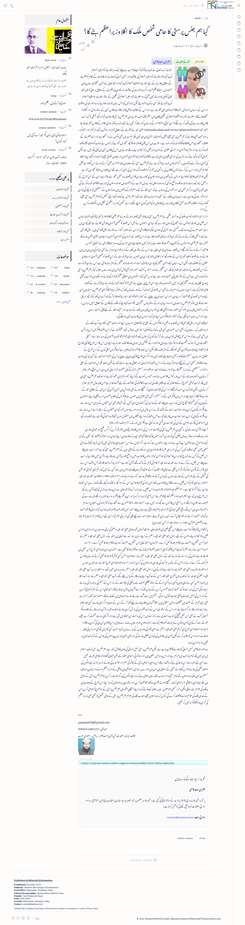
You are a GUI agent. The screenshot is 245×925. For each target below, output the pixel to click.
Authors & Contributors (68, 909)
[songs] (54, 95)
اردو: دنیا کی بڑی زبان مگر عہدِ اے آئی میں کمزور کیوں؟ (47, 137)
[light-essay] (50, 59)
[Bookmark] (5, 5)
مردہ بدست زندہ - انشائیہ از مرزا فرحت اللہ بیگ (46, 69)
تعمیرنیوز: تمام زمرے (60, 197)
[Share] (84, 45)
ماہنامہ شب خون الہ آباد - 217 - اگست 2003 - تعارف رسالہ (47, 159)
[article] (202, 838)
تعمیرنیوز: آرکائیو (63, 231)
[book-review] (49, 149)
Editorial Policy (20, 909)
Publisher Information (35, 909)
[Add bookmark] (93, 41)
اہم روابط (65, 239)
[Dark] (11, 5)
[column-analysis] (185, 838)
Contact (82, 909)
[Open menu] (239, 5)
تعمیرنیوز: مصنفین (62, 205)
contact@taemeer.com (180, 816)
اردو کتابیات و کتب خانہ (59, 222)
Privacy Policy (92, 909)
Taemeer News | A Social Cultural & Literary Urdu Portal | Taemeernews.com (182, 918)
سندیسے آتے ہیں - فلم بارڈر (53, 102)
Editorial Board (51, 909)
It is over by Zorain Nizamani (47, 118)
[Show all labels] (63, 301)
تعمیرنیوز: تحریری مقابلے (59, 214)
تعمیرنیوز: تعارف (62, 188)
